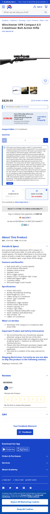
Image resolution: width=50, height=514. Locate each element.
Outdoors (13, 20)
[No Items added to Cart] (46, 7)
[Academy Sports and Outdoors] (9, 7)
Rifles (42, 20)
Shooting (22, 20)
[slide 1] (16, 90)
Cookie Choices (33, 497)
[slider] (25, 60)
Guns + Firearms (32, 20)
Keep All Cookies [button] (25, 509)
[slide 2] (25, 90)
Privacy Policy (26, 495)
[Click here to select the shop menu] (3, 7)
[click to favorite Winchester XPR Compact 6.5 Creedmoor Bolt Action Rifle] (45, 81)
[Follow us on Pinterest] (30, 487)
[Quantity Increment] (45, 140)
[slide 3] (33, 90)
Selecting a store (21, 202)
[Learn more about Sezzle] (25, 217)
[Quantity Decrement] (4, 140)
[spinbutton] (25, 140)
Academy (5, 20)
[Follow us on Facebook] (3, 487)
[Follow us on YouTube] (17, 487)
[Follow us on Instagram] (23, 487)
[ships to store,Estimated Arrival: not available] (37, 194)
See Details (25, 107)
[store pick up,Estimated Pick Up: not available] (13, 194)
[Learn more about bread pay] (25, 224)
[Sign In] (35, 7)
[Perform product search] (45, 12)
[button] (42, 118)
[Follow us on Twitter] (10, 487)
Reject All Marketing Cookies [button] (25, 502)
